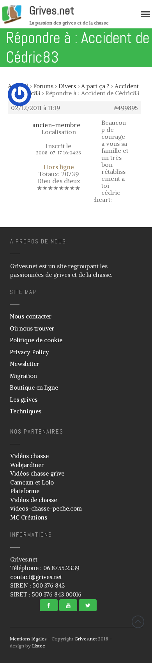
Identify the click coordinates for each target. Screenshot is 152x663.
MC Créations (28, 517)
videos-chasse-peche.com (46, 508)
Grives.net (51, 10)
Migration (23, 376)
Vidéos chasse (29, 456)
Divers (67, 86)
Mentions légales (28, 639)
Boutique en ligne (34, 387)
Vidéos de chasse (33, 500)
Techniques (25, 411)
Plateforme (24, 491)
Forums (43, 86)
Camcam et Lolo (32, 482)
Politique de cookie (36, 340)
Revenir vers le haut (138, 622)
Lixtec (38, 646)
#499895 (126, 107)
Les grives (23, 399)
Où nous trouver (32, 328)
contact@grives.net (36, 577)
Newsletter (24, 363)
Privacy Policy (29, 352)
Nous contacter (30, 316)
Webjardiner (27, 465)
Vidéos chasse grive (37, 473)
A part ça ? (95, 86)
